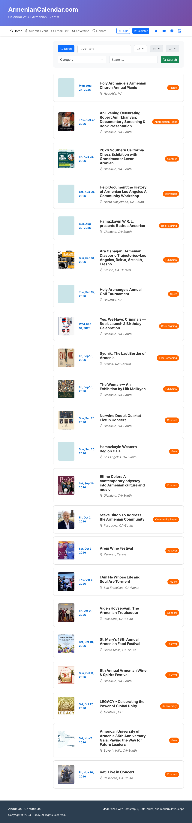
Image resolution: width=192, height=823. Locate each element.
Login (124, 30)
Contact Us (32, 809)
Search (171, 59)
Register (142, 30)
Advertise (82, 31)
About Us (15, 809)
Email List (61, 31)
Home (17, 31)
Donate (100, 31)
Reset (67, 49)
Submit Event (38, 31)
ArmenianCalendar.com (43, 9)
